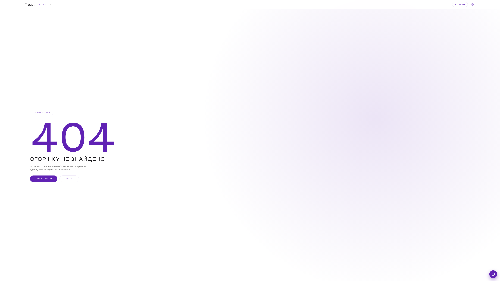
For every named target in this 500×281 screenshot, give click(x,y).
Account (460, 4)
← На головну (44, 179)
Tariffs (69, 179)
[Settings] (472, 4)
